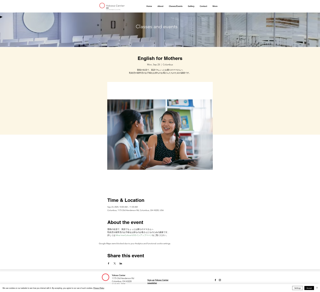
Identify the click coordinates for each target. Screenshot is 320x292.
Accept (309, 288)
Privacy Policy (98, 288)
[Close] (317, 288)
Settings (297, 288)
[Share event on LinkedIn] (121, 263)
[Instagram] (219, 280)
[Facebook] (215, 280)
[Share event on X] (115, 263)
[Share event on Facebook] (108, 263)
